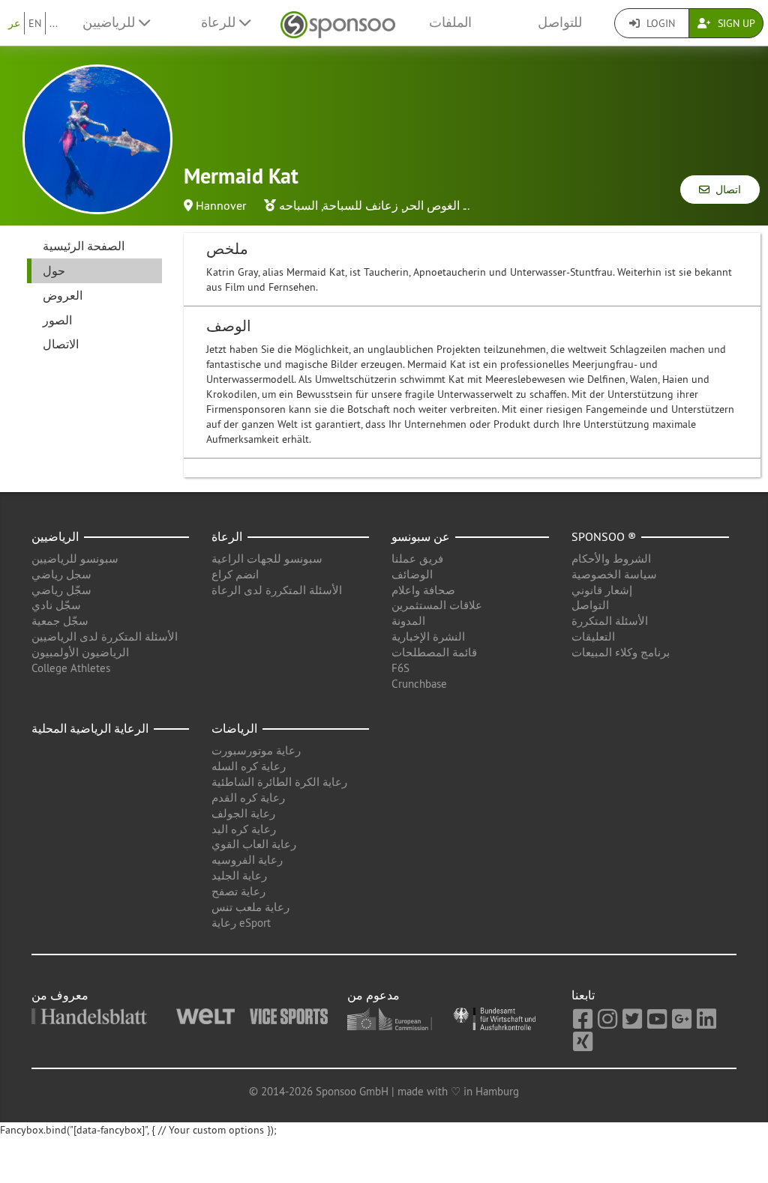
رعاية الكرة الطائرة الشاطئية (279, 782)
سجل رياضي (62, 574)
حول (54, 270)
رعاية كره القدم (248, 797)
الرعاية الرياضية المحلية (90, 728)
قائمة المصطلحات (434, 652)
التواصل (590, 605)
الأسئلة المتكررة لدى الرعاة (277, 590)
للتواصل (560, 22)
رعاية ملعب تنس (251, 907)
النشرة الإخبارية (428, 636)
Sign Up (735, 23)
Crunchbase (419, 684)
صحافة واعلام (423, 590)
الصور (57, 319)
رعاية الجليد (239, 875)
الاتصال (61, 343)
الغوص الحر (431, 205)
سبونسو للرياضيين (75, 558)
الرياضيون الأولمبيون (80, 652)
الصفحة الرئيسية (83, 245)
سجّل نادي (56, 605)
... (54, 23)
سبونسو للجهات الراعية (267, 558)
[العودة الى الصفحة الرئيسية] (337, 22)
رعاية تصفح (239, 891)
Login (659, 23)
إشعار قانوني (602, 590)
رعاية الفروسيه (247, 860)
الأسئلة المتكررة (610, 621)
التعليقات (593, 636)
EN (34, 23)
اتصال (725, 189)
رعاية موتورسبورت (256, 750)
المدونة (408, 621)
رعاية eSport (241, 923)
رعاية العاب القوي (254, 844)
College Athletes (71, 668)
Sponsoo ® (604, 536)
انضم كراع (235, 574)
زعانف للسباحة (360, 205)
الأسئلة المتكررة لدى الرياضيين (105, 636)
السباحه (298, 205)
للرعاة (220, 22)
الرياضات (234, 728)
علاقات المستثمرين (437, 605)
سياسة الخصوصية (614, 574)
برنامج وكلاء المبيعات (621, 652)
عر (14, 23)
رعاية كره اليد (244, 829)
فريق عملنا (417, 558)
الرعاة (227, 536)
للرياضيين (110, 22)
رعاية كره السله (249, 766)
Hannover (221, 205)
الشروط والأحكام (611, 558)
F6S (401, 668)
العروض (62, 295)
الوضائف (412, 574)
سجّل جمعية (60, 621)
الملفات (450, 22)
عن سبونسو (421, 536)
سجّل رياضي (62, 590)
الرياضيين (55, 536)
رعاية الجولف (243, 813)
